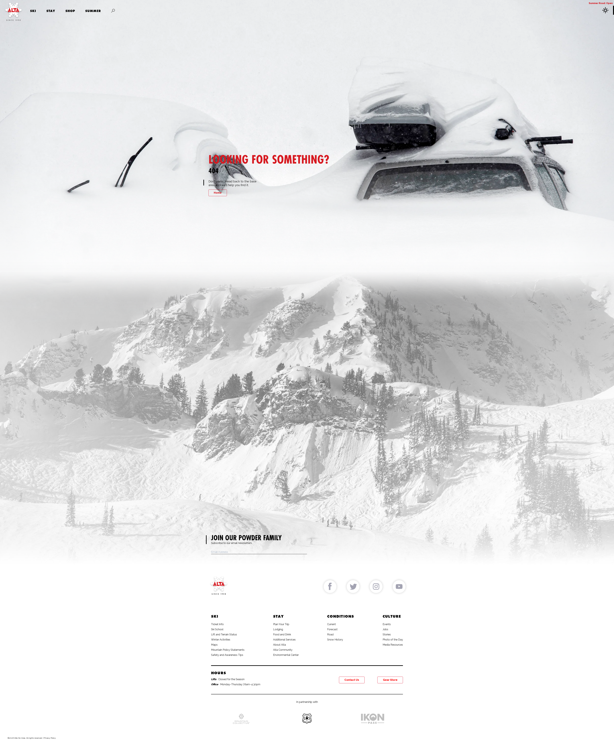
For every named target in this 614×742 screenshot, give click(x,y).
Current (331, 624)
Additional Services (284, 639)
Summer (93, 11)
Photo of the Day (393, 639)
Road (330, 634)
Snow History (335, 639)
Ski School (217, 629)
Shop (70, 11)
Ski (33, 11)
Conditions (340, 616)
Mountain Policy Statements (227, 649)
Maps (214, 644)
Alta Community (282, 649)
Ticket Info (217, 624)
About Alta (279, 644)
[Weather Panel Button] (606, 10)
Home (218, 192)
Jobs (385, 629)
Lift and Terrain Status (224, 634)
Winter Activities (220, 639)
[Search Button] (113, 11)
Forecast (332, 629)
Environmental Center (286, 654)
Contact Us (351, 679)
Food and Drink (282, 634)
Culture (392, 616)
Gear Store (390, 679)
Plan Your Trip (281, 624)
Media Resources (393, 644)
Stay (50, 11)
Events (387, 624)
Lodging (278, 629)
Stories (387, 634)
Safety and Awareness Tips (227, 654)
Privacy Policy (50, 738)
